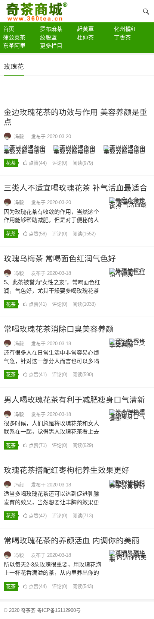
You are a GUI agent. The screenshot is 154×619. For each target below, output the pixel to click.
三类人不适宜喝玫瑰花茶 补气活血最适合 (75, 188)
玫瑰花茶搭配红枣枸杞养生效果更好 (66, 470)
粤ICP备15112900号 (59, 610)
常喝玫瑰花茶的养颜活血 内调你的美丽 (71, 540)
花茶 (11, 163)
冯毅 (19, 136)
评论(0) (59, 163)
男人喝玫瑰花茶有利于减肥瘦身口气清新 (74, 400)
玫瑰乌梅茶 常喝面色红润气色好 (60, 258)
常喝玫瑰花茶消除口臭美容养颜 (59, 329)
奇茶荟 (28, 610)
